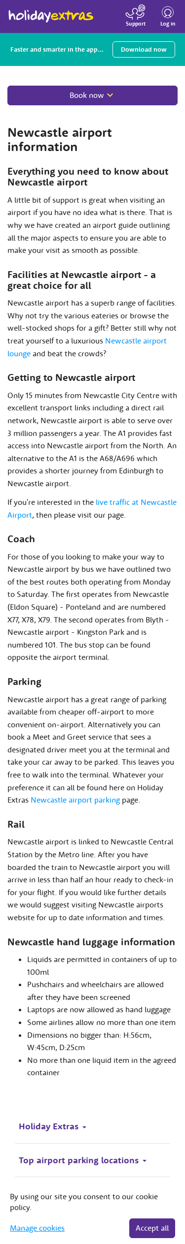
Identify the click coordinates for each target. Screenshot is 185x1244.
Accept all (152, 1228)
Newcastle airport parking (75, 800)
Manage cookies (37, 1228)
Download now (144, 49)
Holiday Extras (51, 12)
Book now (87, 95)
